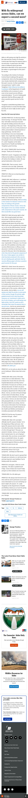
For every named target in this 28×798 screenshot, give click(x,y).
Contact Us (7, 764)
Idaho (7, 511)
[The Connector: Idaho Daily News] (14, 619)
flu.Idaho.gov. (12, 365)
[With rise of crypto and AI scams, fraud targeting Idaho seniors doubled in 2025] (6, 563)
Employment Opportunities (10, 767)
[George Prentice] (4, 529)
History (6, 751)
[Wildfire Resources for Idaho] (14, 660)
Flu (13, 508)
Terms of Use (7, 770)
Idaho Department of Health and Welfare (15, 515)
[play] (2, 796)
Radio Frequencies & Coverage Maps (13, 776)
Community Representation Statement (13, 760)
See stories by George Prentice (16, 546)
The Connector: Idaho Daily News (14, 636)
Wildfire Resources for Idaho (14, 674)
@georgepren (10, 501)
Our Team (6, 754)
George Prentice (11, 21)
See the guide (14, 686)
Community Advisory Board (10, 757)
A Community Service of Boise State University (13, 780)
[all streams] (26, 796)
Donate (23, 2)
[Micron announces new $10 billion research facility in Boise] (6, 579)
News (7, 508)
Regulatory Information (9, 773)
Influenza (20, 508)
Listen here (14, 645)
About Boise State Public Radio (11, 748)
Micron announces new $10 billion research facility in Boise (19, 578)
